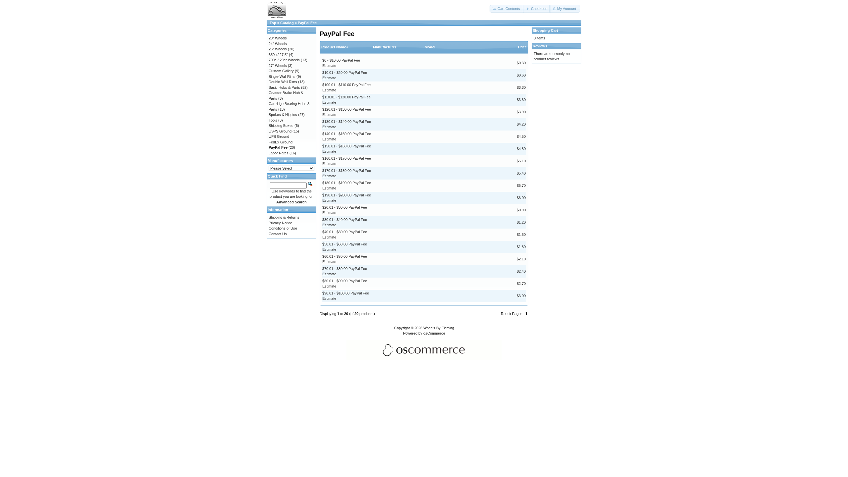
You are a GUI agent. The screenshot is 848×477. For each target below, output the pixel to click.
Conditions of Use (283, 228)
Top (273, 23)
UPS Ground (279, 136)
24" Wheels (278, 44)
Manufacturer (384, 47)
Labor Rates (279, 153)
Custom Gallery (281, 71)
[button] (507, 9)
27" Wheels (278, 66)
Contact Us (278, 234)
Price (522, 47)
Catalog (287, 23)
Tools (273, 120)
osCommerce (434, 333)
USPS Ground (280, 131)
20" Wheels (278, 38)
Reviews (540, 46)
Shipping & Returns (284, 217)
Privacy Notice (280, 223)
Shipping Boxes (281, 126)
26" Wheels (278, 49)
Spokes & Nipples (283, 115)
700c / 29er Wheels (284, 60)
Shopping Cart (545, 30)
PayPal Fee (307, 23)
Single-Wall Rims (282, 77)
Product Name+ (334, 47)
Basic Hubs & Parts (284, 87)
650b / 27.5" (278, 55)
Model (430, 47)
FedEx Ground (280, 142)
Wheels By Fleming (438, 328)
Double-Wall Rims (283, 82)
